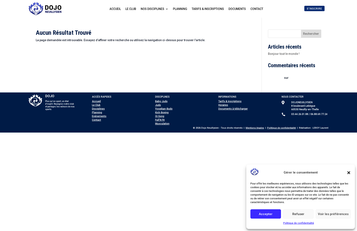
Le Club (96, 105)
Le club (130, 9)
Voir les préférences (333, 214)
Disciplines (98, 108)
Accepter (266, 214)
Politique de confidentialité (298, 223)
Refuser (298, 214)
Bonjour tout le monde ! (284, 53)
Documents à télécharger (233, 108)
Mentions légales (255, 128)
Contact (256, 9)
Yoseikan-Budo (164, 108)
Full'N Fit (160, 119)
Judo (158, 105)
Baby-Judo (161, 101)
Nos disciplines (152, 9)
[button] (349, 173)
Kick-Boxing (162, 112)
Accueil (115, 9)
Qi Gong (159, 116)
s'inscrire (314, 8)
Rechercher (311, 33)
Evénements (99, 116)
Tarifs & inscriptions (208, 9)
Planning (180, 9)
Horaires (223, 105)
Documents (237, 9)
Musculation (162, 123)
